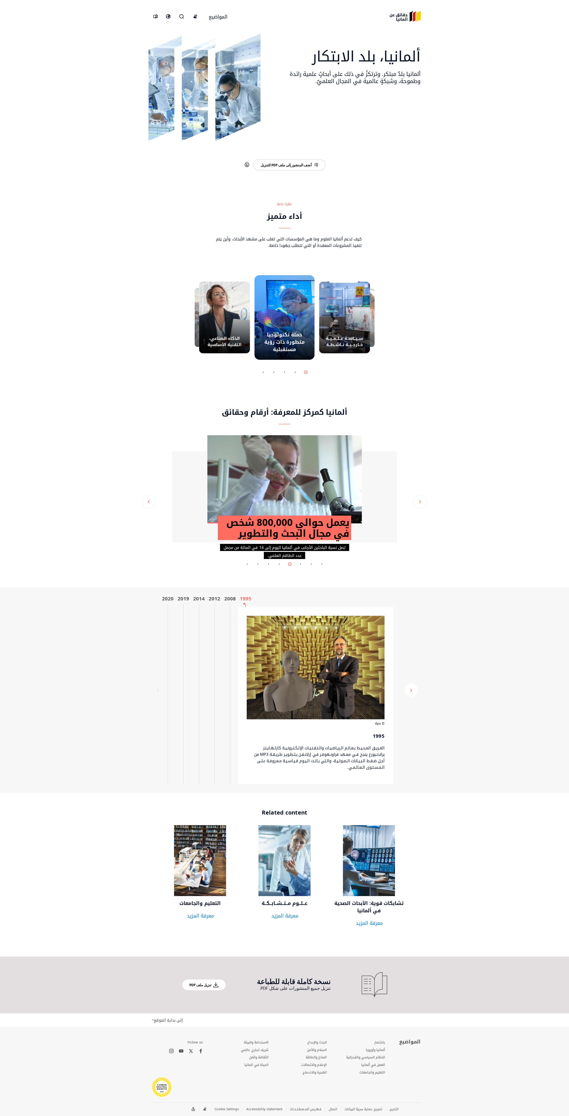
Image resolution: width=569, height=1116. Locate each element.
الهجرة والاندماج (315, 1072)
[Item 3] (273, 372)
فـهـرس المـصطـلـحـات (305, 1109)
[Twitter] (191, 1051)
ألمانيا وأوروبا (375, 1049)
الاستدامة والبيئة (256, 1042)
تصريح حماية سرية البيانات (363, 1109)
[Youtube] (181, 1051)
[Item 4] (263, 372)
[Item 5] (268, 564)
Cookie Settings (226, 1109)
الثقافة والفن (258, 1057)
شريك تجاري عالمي (254, 1049)
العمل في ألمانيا (373, 1064)
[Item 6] (257, 564)
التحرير (394, 1109)
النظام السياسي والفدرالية (365, 1057)
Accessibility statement (264, 1109)
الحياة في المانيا (256, 1064)
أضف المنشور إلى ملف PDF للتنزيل (286, 165)
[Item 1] (295, 372)
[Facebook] (200, 1051)
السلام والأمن (317, 1049)
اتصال (333, 1109)
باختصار (379, 1042)
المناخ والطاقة (316, 1057)
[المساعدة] (246, 165)
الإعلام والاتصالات (314, 1064)
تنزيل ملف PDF (200, 984)
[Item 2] (284, 372)
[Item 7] (247, 564)
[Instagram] (171, 1051)
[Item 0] (305, 372)
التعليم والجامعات (372, 1072)
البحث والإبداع (317, 1042)
